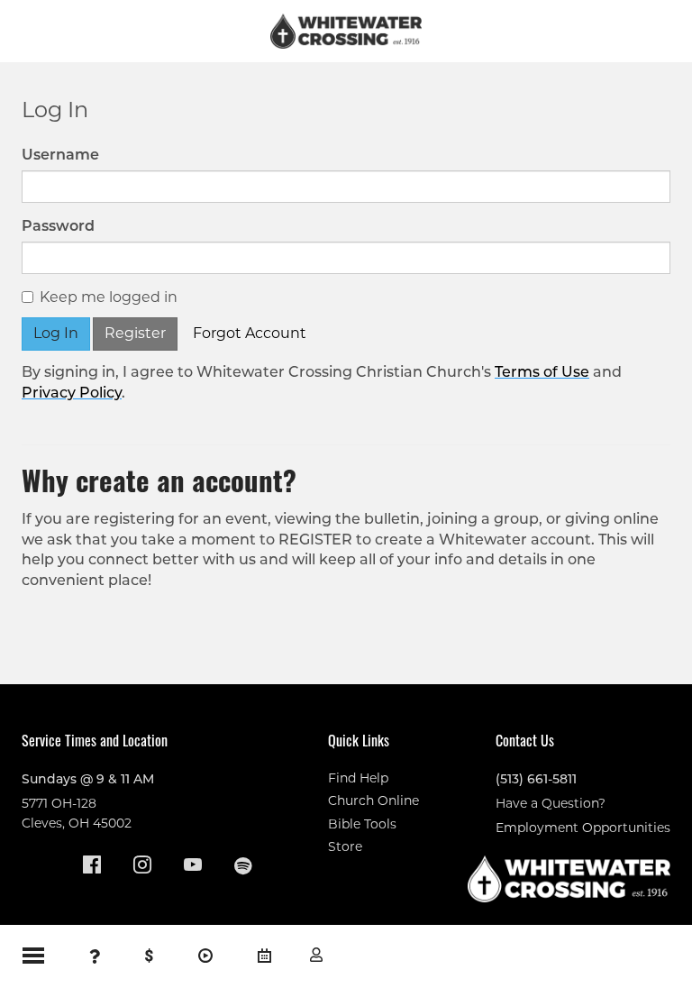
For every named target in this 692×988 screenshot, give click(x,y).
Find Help (358, 778)
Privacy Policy (72, 392)
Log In (316, 954)
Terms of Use (542, 371)
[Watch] (205, 956)
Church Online (373, 800)
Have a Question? (551, 803)
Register (135, 333)
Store (345, 846)
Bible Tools (362, 824)
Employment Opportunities (583, 827)
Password (58, 225)
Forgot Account (249, 333)
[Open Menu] (33, 955)
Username (60, 154)
